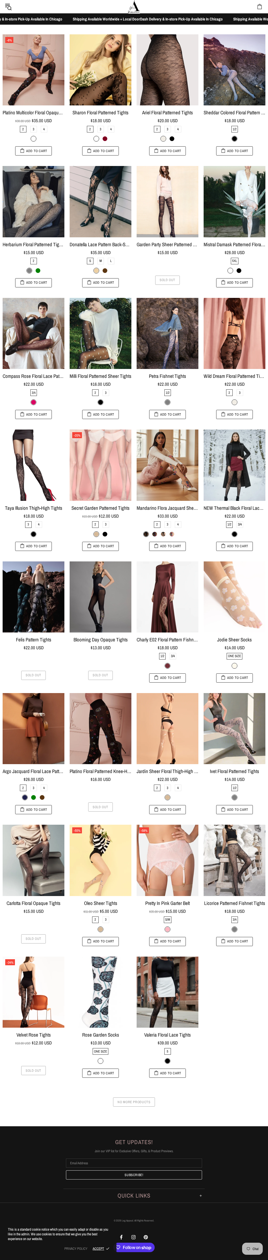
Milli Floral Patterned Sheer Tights (100, 376)
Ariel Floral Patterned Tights (167, 112)
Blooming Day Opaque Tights (101, 639)
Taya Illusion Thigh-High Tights (33, 508)
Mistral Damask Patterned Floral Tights (234, 244)
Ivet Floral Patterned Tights (234, 771)
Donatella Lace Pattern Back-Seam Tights (100, 244)
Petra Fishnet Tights (167, 376)
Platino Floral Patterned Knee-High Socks (100, 771)
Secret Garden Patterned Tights (100, 508)
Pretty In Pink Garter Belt (167, 903)
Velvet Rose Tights (33, 1035)
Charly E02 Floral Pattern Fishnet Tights (167, 639)
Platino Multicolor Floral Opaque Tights (33, 112)
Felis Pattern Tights (33, 639)
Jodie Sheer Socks (234, 639)
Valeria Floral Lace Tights (167, 1035)
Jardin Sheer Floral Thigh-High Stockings (167, 771)
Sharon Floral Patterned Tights (100, 112)
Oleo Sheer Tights (100, 903)
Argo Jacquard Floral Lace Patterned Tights (33, 771)
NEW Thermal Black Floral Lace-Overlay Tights (234, 508)
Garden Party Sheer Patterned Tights (167, 244)
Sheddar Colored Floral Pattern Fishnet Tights (234, 112)
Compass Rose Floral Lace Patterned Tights (33, 376)
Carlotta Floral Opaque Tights (33, 903)
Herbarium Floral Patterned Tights (33, 244)
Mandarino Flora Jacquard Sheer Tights (167, 508)
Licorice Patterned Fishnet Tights (234, 903)
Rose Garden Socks (100, 1035)
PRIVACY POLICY (75, 1248)
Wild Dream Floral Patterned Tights (234, 376)
